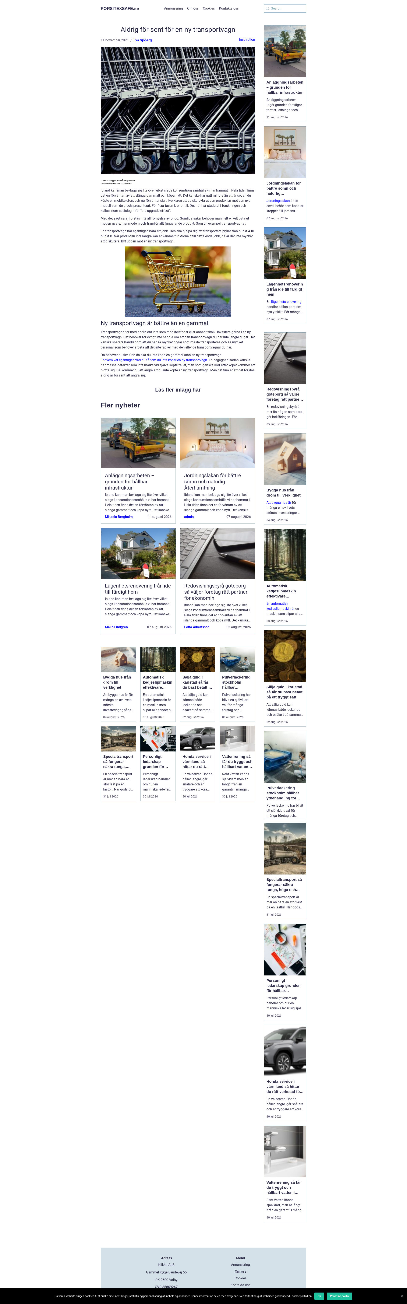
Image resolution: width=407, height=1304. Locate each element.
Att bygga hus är (278, 503)
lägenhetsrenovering (286, 302)
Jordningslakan (278, 201)
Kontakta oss (229, 8)
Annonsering (173, 8)
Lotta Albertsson (196, 627)
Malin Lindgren (116, 627)
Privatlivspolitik (339, 1296)
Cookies (209, 8)
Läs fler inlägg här (178, 390)
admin (189, 517)
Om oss (193, 8)
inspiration (247, 40)
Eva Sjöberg (143, 40)
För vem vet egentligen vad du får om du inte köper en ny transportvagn (154, 360)
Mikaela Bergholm (119, 517)
